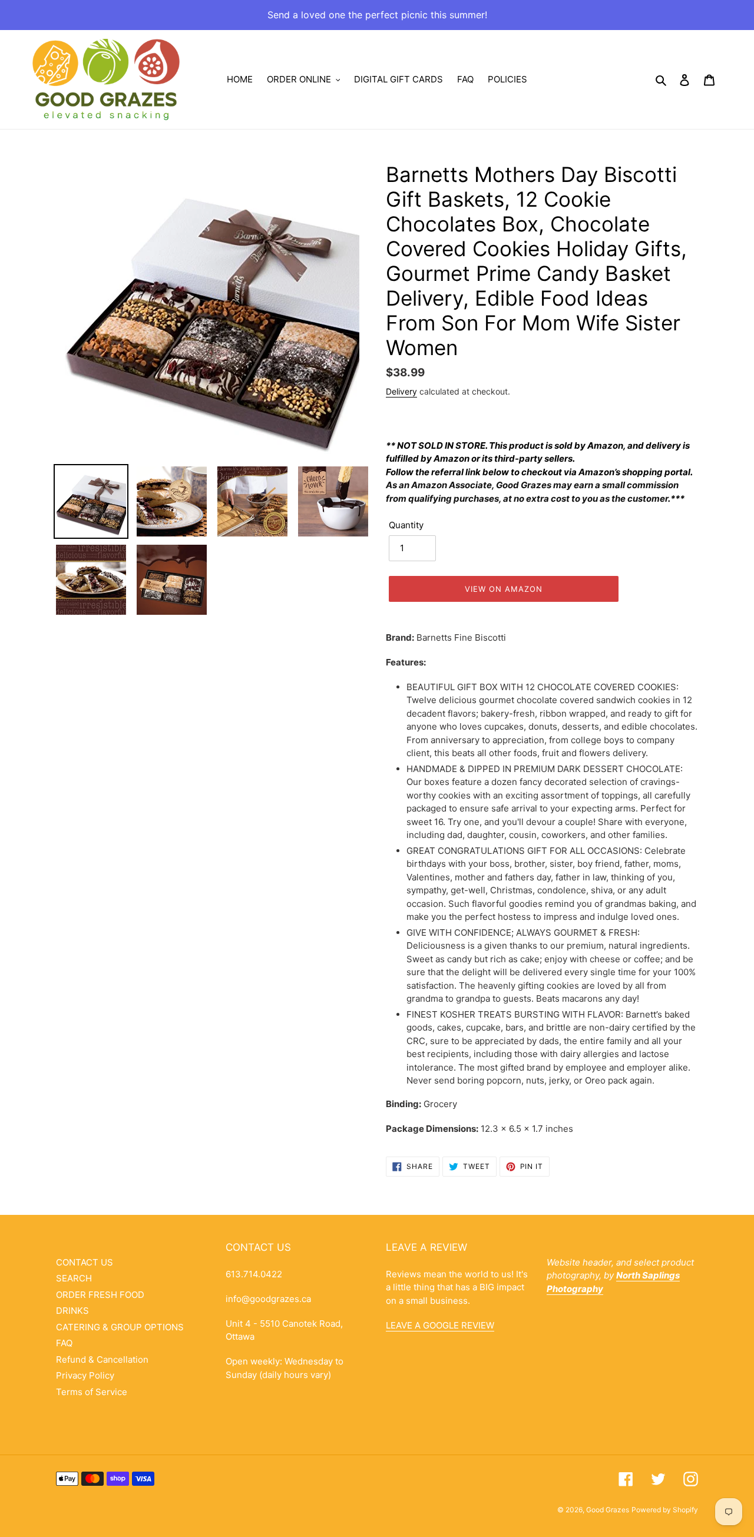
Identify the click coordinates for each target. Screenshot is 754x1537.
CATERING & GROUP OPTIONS (120, 1327)
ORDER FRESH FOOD (100, 1294)
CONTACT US (84, 1262)
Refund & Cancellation (102, 1359)
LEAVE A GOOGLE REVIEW (440, 1325)
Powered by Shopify (664, 1509)
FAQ (64, 1343)
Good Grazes (607, 1509)
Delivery (401, 391)
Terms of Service (91, 1391)
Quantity (406, 525)
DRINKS (72, 1310)
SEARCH (74, 1278)
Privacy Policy (85, 1375)
